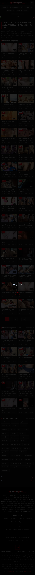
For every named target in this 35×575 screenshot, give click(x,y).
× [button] (17, 294)
